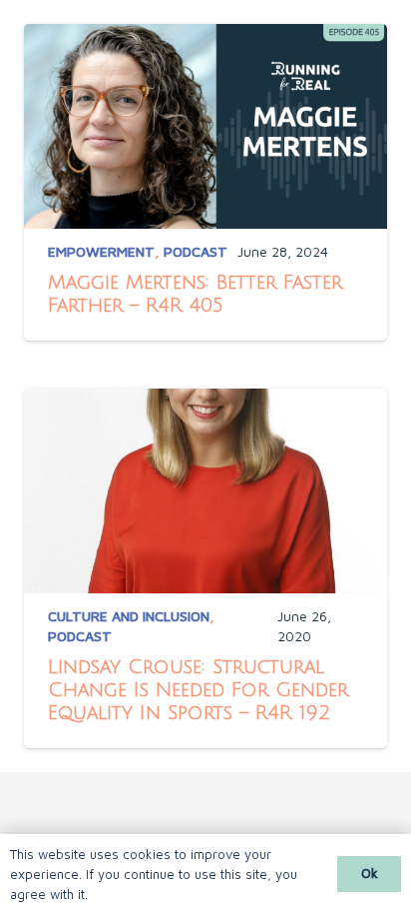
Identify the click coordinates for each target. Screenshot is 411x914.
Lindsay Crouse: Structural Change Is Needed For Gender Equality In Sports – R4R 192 (198, 689)
